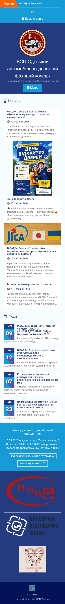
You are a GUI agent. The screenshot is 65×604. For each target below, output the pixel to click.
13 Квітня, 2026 (19, 258)
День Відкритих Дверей (21, 199)
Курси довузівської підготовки (31, 456)
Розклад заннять (31, 463)
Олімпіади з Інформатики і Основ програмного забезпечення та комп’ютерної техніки (37, 404)
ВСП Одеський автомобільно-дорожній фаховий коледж (32, 69)
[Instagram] (32, 11)
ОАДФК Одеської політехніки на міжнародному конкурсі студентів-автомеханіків (28, 114)
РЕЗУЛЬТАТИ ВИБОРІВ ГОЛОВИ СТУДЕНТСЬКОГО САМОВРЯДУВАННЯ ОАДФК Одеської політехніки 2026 (36, 330)
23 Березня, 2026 (20, 288)
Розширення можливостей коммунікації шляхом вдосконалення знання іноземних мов (37, 378)
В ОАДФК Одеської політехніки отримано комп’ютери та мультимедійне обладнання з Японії (32, 251)
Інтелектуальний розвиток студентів (29, 284)
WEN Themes (43, 599)
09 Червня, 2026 (20, 121)
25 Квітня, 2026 (19, 203)
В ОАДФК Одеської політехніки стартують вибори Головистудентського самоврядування (36, 354)
